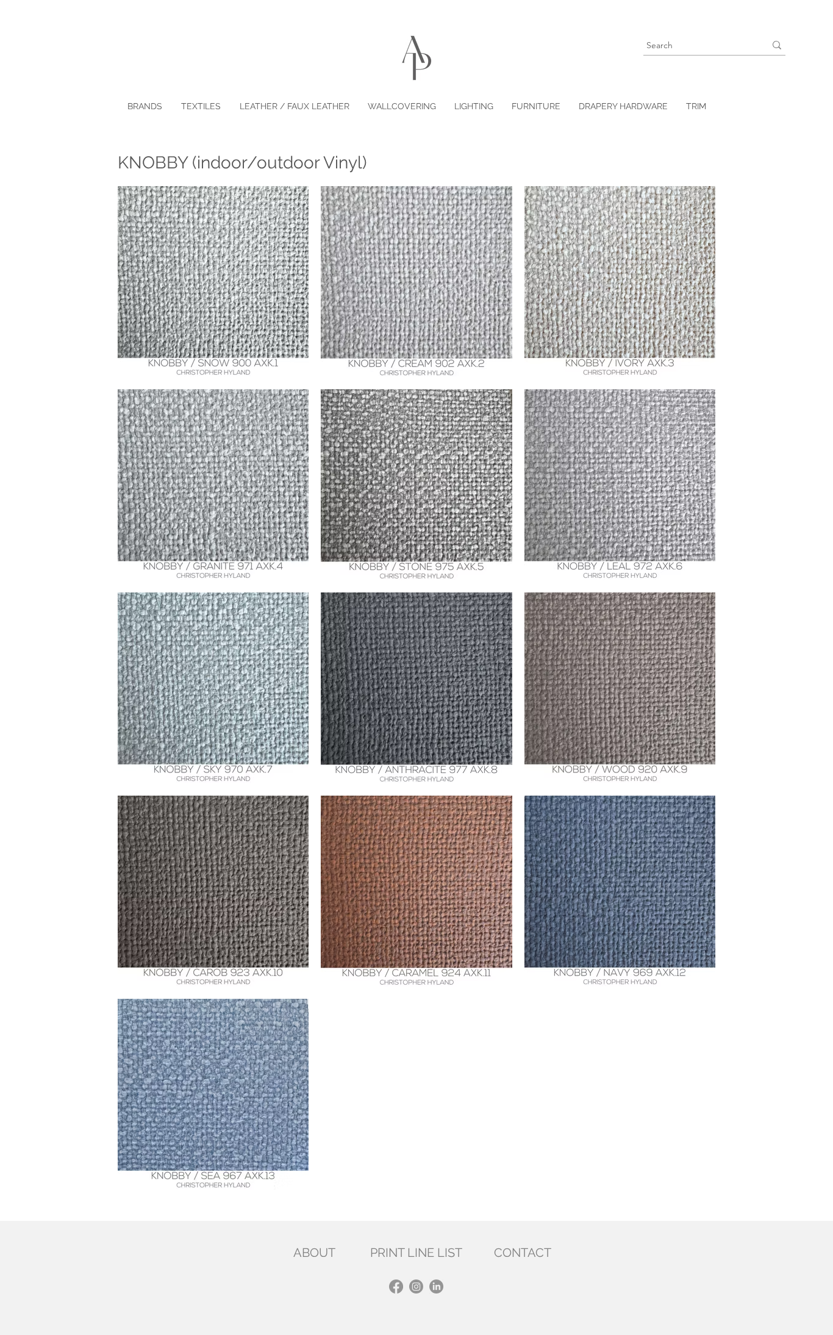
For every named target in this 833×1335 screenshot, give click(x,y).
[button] (200, 106)
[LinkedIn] (436, 1286)
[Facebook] (396, 1286)
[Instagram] (416, 1286)
